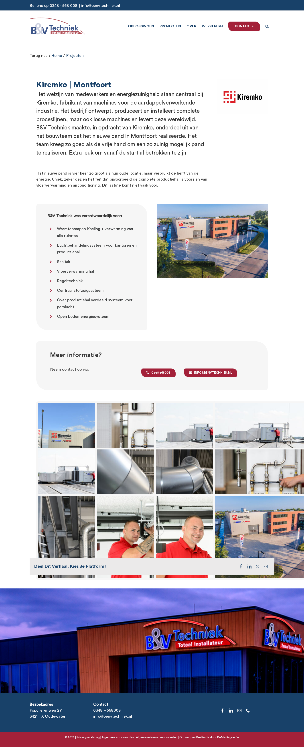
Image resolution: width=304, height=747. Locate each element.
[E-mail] (265, 566)
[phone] (248, 711)
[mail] (239, 711)
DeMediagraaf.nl (228, 737)
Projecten (75, 56)
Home (56, 56)
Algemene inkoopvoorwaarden (156, 737)
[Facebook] (241, 566)
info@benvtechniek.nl (100, 6)
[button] (267, 26)
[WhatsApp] (257, 566)
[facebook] (223, 711)
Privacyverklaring (88, 737)
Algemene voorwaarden (118, 737)
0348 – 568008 (107, 710)
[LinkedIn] (249, 566)
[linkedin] (231, 711)
